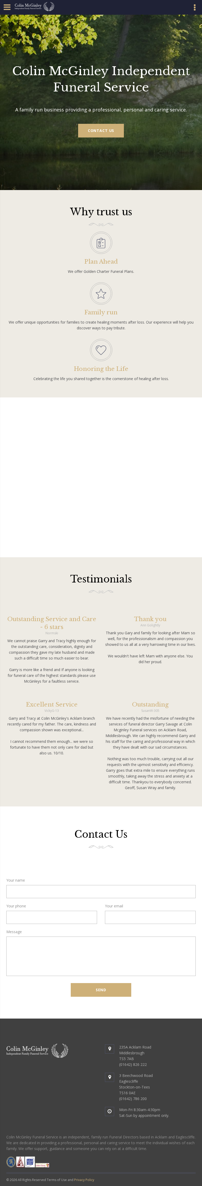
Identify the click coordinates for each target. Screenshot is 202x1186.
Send (101, 989)
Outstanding (150, 704)
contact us (101, 130)
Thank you (150, 619)
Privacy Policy (84, 1180)
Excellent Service (52, 704)
